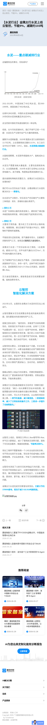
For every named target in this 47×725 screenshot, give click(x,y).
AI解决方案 (7, 680)
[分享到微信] (20, 510)
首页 (4, 11)
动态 (9, 11)
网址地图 (5, 720)
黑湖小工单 (14, 713)
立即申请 (23, 651)
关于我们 (6, 687)
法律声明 (14, 720)
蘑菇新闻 (15, 11)
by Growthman (8, 718)
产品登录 (6, 700)
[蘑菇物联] (9, 4)
